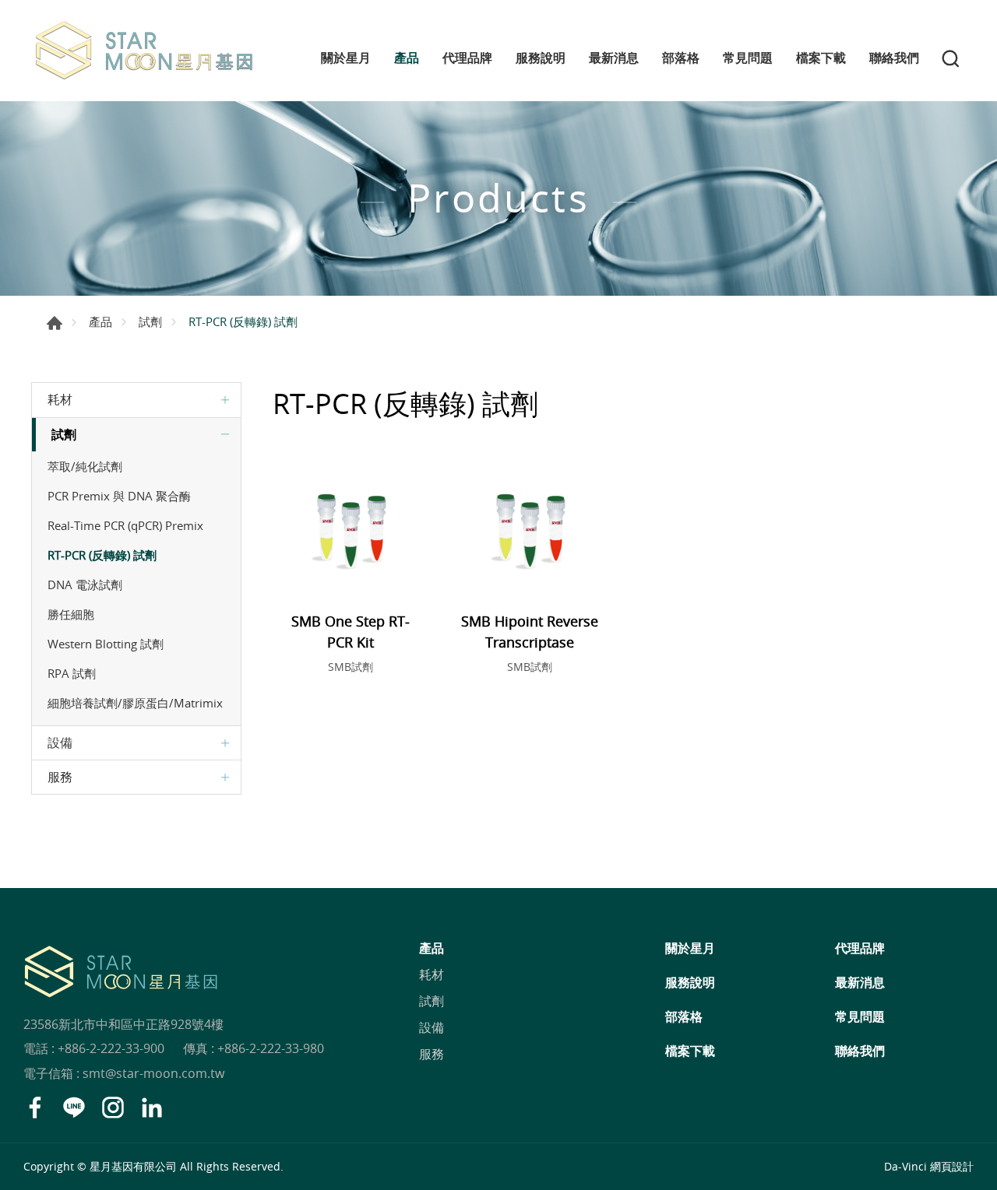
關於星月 (346, 58)
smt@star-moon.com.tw (153, 1073)
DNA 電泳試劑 (85, 584)
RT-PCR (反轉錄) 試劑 (102, 555)
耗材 (60, 399)
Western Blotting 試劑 (106, 643)
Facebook (35, 1107)
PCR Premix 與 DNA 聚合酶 (119, 496)
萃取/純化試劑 (85, 466)
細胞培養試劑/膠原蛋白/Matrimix (135, 703)
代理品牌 (467, 58)
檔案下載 (821, 58)
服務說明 (540, 58)
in (152, 1107)
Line (74, 1107)
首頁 (54, 323)
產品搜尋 (950, 58)
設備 (60, 742)
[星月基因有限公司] (144, 51)
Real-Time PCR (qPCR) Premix (125, 525)
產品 (406, 58)
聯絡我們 (894, 58)
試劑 (150, 321)
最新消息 (614, 58)
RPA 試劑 (72, 673)
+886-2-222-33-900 (111, 1048)
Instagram (113, 1107)
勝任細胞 (71, 614)
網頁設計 (952, 1166)
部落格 (680, 58)
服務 (60, 776)
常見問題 (748, 58)
